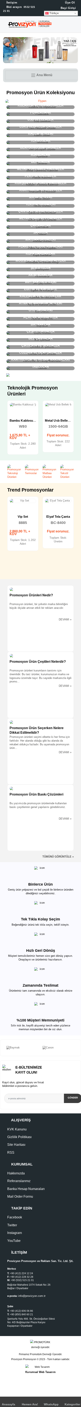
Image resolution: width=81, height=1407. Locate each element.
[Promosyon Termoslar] (31, 470)
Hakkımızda (16, 1173)
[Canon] (22, 1048)
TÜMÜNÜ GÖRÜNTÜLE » (58, 856)
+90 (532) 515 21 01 (22, 1280)
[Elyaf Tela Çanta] (23, 501)
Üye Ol (69, 2)
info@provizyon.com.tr (31, 1296)
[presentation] (2, 1048)
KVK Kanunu (17, 1129)
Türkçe (54, 13)
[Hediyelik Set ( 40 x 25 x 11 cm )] (58, 501)
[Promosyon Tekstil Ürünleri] (67, 472)
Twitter (12, 1225)
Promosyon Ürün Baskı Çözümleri (36, 794)
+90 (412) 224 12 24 (21, 1273)
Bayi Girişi (68, 8)
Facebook (14, 1217)
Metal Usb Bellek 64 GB (27, 420)
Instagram (14, 1233)
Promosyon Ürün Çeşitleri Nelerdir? (38, 661)
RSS (10, 1152)
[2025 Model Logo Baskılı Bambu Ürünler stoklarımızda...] (40, 39)
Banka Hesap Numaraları (26, 1189)
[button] (77, 25)
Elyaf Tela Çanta (22, 516)
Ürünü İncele (8, 408)
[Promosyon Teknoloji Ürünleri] (14, 472)
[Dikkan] (59, 1048)
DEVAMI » (65, 619)
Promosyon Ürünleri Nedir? (31, 595)
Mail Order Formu (20, 1196)
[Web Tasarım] (40, 1367)
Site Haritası (16, 1144)
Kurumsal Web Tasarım (40, 1372)
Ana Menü (44, 75)
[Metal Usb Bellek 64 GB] (23, 405)
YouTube (14, 1240)
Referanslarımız (19, 1181)
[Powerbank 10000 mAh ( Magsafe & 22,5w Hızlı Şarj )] (58, 405)
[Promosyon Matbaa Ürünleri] (49, 472)
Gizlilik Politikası (19, 1137)
